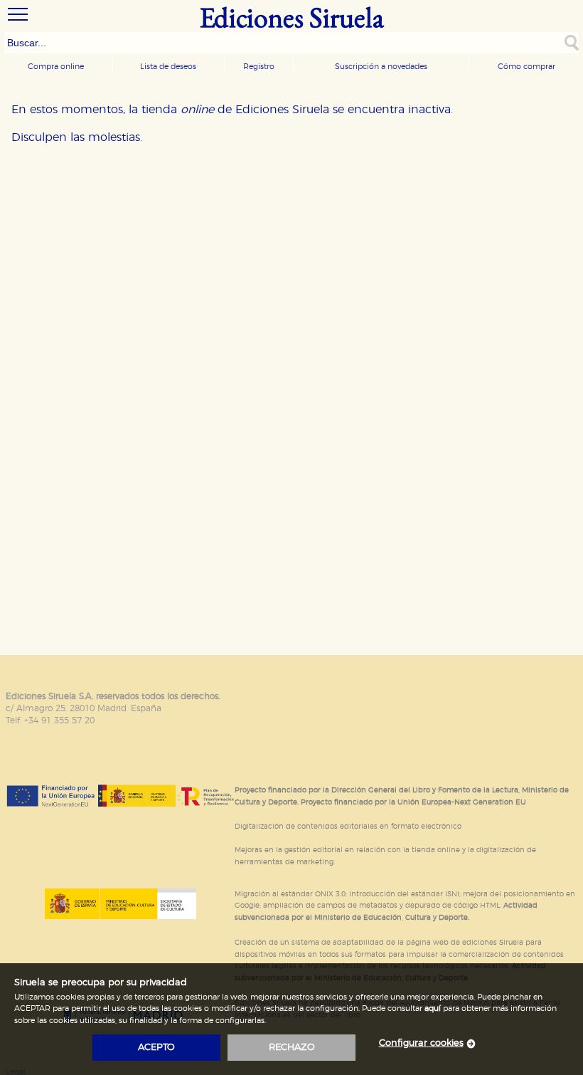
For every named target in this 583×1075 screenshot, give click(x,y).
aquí (432, 1008)
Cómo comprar (526, 66)
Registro (258, 66)
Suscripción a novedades (381, 66)
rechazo (292, 1047)
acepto (156, 1047)
